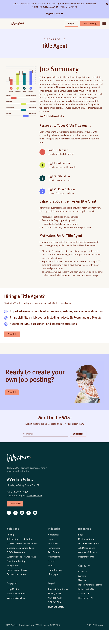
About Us (82, 571)
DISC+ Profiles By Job (88, 543)
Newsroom (83, 580)
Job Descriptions (86, 548)
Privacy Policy (54, 593)
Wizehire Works (86, 556)
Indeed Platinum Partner (90, 584)
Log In (71, 23)
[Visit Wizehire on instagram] (28, 513)
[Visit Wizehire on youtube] (35, 513)
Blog (80, 534)
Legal (50, 539)
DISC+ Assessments (17, 552)
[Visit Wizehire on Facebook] (9, 513)
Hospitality (53, 534)
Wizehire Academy (16, 593)
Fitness (51, 565)
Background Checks (17, 570)
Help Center (13, 589)
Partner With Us (86, 589)
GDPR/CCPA (54, 602)
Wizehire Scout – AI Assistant (21, 556)
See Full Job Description (52, 116)
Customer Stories (86, 539)
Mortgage (53, 574)
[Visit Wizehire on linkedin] (22, 513)
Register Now (53, 13)
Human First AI (85, 598)
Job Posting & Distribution (20, 539)
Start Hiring (90, 23)
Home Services (55, 570)
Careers (82, 576)
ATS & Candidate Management (22, 543)
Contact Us (83, 593)
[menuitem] (22, 534)
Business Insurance (16, 574)
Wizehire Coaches (16, 598)
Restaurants (54, 548)
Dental (51, 561)
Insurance (52, 543)
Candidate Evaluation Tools (20, 548)
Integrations (13, 565)
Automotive (54, 556)
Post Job (12, 334)
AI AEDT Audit (55, 598)
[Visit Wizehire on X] (15, 513)
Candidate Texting (16, 561)
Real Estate (53, 552)
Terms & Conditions (58, 589)
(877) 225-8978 (21, 492)
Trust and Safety (56, 606)
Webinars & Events (87, 552)
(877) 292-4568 (34, 495)
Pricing (10, 534)
